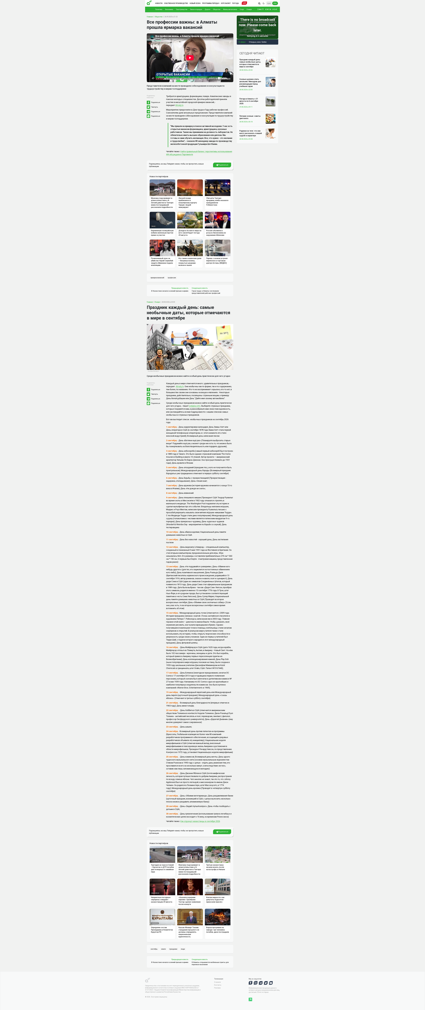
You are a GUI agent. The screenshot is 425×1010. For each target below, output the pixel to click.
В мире (249, 9)
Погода (235, 3)
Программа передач (210, 3)
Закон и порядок (196, 9)
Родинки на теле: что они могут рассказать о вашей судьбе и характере (250, 133)
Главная (150, 17)
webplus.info (194, 406)
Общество (216, 9)
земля (163, 949)
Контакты (217, 985)
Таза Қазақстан (181, 9)
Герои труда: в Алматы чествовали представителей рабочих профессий (206, 292)
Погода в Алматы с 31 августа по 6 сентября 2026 (248, 101)
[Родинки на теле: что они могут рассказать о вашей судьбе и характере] (270, 133)
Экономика (169, 9)
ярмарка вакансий (157, 278)
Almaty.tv (179, 105)
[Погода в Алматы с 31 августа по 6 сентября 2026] (270, 101)
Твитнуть (154, 107)
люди (183, 949)
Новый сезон (195, 3)
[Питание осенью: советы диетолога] (270, 118)
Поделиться (155, 102)
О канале (217, 982)
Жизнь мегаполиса (230, 9)
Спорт (242, 9)
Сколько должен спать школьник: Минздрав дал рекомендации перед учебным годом (250, 82)
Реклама (217, 988)
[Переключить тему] (263, 3)
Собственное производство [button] (176, 3)
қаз (269, 3)
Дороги (207, 9)
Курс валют (226, 3)
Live (244, 3)
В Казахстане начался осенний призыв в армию (169, 291)
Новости (158, 3)
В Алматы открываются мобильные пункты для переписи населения (210, 963)
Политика (158, 9)
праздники (173, 949)
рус (275, 3)
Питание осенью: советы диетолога (250, 117)
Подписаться (223, 165)
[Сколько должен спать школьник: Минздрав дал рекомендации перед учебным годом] (270, 82)
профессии (172, 278)
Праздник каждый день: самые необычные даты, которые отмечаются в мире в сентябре (250, 63)
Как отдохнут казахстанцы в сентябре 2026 (200, 821)
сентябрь (154, 949)
